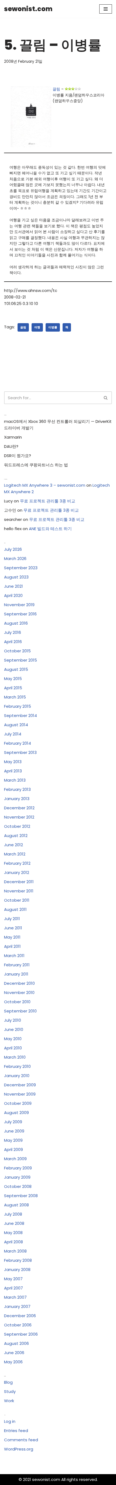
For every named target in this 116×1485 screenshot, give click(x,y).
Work (9, 1401)
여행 (37, 327)
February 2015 (17, 706)
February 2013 (17, 789)
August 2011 (15, 909)
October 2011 (16, 900)
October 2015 (17, 651)
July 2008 (13, 1214)
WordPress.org (18, 1449)
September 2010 (20, 1011)
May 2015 (13, 678)
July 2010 (12, 1020)
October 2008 (18, 1186)
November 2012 (19, 817)
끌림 (56, 89)
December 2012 (19, 808)
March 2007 (15, 1297)
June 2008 (14, 1223)
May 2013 (13, 761)
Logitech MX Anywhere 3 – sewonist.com (44, 485)
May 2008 (13, 1232)
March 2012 (14, 854)
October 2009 (18, 1103)
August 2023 (16, 577)
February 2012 (17, 863)
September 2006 (21, 1334)
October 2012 (17, 826)
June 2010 (13, 1029)
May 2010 (13, 1039)
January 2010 (16, 1075)
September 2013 (20, 752)
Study (10, 1391)
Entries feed (16, 1430)
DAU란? (11, 446)
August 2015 (16, 669)
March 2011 (14, 955)
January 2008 (17, 1269)
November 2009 (20, 1094)
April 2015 (13, 688)
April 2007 (13, 1288)
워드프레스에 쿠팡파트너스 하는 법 (36, 465)
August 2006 (16, 1343)
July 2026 (13, 549)
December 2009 (20, 1085)
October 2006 (18, 1325)
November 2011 (18, 891)
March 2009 (15, 1159)
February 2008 (18, 1260)
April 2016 (13, 641)
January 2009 (17, 1177)
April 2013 (13, 771)
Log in (9, 1421)
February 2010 (17, 1066)
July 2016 (12, 632)
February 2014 (17, 743)
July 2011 (12, 918)
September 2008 (21, 1195)
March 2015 (15, 697)
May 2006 (13, 1362)
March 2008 (15, 1251)
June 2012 (13, 845)
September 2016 (20, 614)
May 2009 (13, 1140)
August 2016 (16, 623)
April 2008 (13, 1242)
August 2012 (16, 835)
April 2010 (13, 1048)
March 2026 (15, 558)
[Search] (106, 397)
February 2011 (17, 965)
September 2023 (20, 568)
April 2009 (13, 1149)
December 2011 (19, 882)
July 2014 (12, 734)
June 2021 (13, 586)
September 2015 (20, 660)
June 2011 (13, 928)
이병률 (52, 327)
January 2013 (16, 798)
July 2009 (13, 1122)
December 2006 (20, 1316)
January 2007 (17, 1306)
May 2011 (12, 937)
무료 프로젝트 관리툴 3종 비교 (47, 501)
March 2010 (15, 1057)
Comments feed (21, 1440)
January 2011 (16, 974)
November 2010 (19, 992)
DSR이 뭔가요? (17, 455)
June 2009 (14, 1131)
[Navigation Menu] (105, 9)
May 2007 (13, 1279)
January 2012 (16, 872)
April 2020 (13, 595)
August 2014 (16, 725)
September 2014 (20, 715)
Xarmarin (13, 437)
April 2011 (12, 946)
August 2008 (16, 1205)
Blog (8, 1382)
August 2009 (16, 1112)
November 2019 (19, 605)
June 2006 (14, 1352)
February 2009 (18, 1168)
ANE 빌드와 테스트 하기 (50, 528)
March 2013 (15, 780)
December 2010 (19, 983)
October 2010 (17, 1002)
